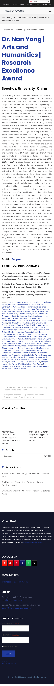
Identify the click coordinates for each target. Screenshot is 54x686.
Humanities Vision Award (36, 357)
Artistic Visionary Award (19, 302)
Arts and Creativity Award (19, 304)
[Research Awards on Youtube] (10, 563)
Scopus (16, 259)
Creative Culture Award (11, 327)
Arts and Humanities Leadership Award (24, 309)
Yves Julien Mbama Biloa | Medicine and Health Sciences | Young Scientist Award (24, 395)
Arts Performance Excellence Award (21, 319)
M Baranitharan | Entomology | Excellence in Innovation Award (25, 475)
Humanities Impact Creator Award (28, 350)
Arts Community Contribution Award (25, 314)
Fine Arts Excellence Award (29, 341)
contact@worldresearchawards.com (17, 608)
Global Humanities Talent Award (15, 348)
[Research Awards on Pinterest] (16, 563)
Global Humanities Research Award (36, 346)
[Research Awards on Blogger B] (4, 563)
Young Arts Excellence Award (14, 368)
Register (5, 661)
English (35, 1)
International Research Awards (15, 581)
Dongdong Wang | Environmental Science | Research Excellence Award (12, 436)
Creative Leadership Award (13, 330)
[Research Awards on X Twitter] (34, 563)
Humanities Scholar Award (29, 355)
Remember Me (10, 646)
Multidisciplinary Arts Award (30, 364)
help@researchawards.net (13, 600)
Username (11, 623)
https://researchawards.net (33, 542)
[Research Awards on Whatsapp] (28, 563)
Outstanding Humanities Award (35, 366)
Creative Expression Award (33, 327)
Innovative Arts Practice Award (15, 359)
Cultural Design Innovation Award (16, 332)
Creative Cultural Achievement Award (32, 325)
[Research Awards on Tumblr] (22, 563)
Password (10, 634)
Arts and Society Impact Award (31, 313)
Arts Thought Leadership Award (21, 323)
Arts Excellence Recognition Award (22, 318)
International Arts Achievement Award (24, 362)
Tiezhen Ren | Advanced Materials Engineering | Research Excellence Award (25, 388)
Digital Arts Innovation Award (29, 339)
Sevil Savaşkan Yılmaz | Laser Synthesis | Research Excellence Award (40, 436)
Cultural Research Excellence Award (17, 336)
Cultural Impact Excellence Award (33, 334)
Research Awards (14, 10)
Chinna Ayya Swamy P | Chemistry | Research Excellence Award (26, 492)
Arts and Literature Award (34, 311)
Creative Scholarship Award (37, 330)
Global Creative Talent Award (30, 343)
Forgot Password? (9, 663)
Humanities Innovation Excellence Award (19, 352)
